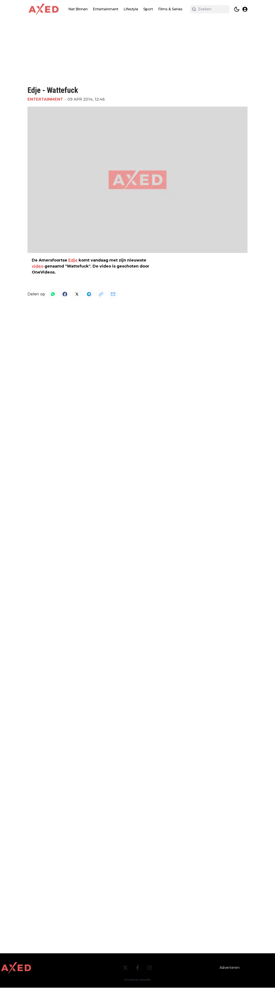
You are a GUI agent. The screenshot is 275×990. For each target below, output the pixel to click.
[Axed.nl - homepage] (44, 9)
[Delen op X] (77, 294)
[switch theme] (237, 9)
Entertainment (105, 9)
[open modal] (245, 9)
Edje (73, 260)
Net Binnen (78, 9)
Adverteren (230, 968)
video (37, 266)
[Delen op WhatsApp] (53, 294)
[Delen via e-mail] (113, 294)
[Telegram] (89, 294)
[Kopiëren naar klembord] (101, 294)
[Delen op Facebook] (65, 294)
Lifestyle (131, 9)
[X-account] (125, 967)
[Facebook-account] (137, 967)
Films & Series (170, 9)
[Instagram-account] (149, 967)
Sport (148, 9)
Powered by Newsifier (137, 979)
